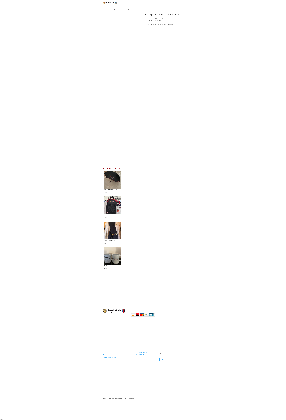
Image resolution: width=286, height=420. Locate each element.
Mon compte (171, 3)
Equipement (156, 3)
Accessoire (148, 3)
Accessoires (110, 10)
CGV (104, 352)
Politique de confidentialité (109, 357)
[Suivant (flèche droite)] (2, 419)
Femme (136, 3)
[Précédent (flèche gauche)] (0, 419)
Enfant (141, 3)
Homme (131, 3)
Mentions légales (107, 354)
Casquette (163, 3)
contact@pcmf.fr (140, 354)
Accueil (125, 3)
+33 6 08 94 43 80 (142, 352)
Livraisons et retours (108, 349)
